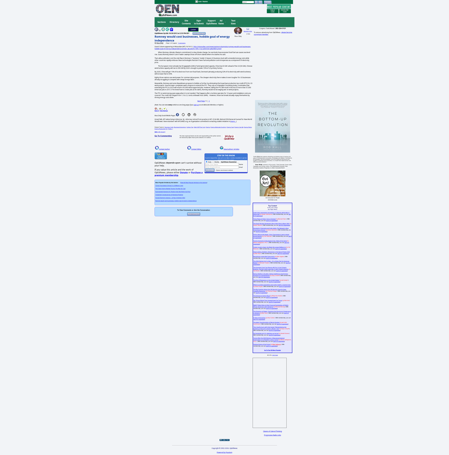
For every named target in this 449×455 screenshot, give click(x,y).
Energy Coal (230, 127)
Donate (184, 172)
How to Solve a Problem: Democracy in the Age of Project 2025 (271, 252)
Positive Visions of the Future (261, 344)
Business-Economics (180, 127)
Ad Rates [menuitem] (221, 22)
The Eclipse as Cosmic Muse (261, 296)
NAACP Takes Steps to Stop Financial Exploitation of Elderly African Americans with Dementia (270, 306)
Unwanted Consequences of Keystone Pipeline (169, 195)
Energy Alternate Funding (218, 127)
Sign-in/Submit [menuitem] (198, 22)
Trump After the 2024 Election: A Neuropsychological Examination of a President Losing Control (268, 339)
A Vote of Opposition (259, 318)
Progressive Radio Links (272, 435)
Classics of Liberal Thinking (272, 431)
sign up (196, 105)
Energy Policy (248, 127)
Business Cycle (169, 127)
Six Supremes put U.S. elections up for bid (266, 333)
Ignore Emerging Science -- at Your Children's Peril (170, 198)
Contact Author (164, 149)
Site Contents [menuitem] (186, 22)
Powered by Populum (224, 452)
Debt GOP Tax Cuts (199, 127)
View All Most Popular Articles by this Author (194, 182)
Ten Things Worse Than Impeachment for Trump (267, 300)
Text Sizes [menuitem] (233, 22)
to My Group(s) (160, 132)
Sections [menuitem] (162, 22)
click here (275, 355)
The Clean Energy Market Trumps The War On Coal (170, 188)
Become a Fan (248, 31)
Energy (208, 127)
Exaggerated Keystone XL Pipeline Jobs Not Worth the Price (172, 192)
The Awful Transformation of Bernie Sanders (266, 322)
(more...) (170, 129)
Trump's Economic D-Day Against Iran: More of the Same (270, 241)
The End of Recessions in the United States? (266, 280)
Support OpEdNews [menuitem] (210, 22)
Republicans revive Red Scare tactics (264, 256)
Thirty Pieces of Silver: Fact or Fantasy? (264, 219)
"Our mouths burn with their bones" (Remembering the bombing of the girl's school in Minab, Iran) (269, 328)
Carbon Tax (189, 127)
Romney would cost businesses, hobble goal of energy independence (176, 201)
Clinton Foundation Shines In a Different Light (169, 185)
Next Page (201, 101)
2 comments (181, 43)
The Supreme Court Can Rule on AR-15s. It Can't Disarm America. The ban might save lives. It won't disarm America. (271, 268)
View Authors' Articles (231, 149)
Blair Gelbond (277, 344)
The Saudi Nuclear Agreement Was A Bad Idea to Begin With (271, 223)
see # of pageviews (271, 220)
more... (233, 121)
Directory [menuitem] (174, 22)
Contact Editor (196, 149)
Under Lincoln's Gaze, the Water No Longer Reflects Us (269, 247)
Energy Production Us (161, 129)
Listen (193, 29)
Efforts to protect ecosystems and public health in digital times (272, 285)
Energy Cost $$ (238, 127)
